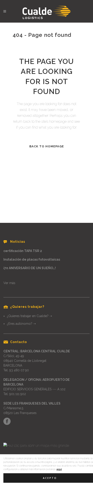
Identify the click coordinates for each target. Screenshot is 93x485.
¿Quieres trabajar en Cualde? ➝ (29, 316)
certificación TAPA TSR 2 (22, 251)
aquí (59, 469)
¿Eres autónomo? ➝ (21, 323)
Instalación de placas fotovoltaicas (31, 259)
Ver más (9, 283)
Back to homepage (46, 146)
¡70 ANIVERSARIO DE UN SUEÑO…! (29, 268)
